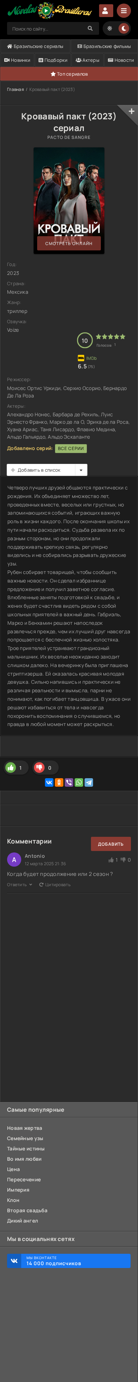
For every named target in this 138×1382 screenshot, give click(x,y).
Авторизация (106, 10)
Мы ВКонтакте (54, 1261)
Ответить (17, 885)
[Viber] (69, 782)
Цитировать (57, 885)
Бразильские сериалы (38, 46)
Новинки (20, 60)
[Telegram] (89, 782)
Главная (15, 89)
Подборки (55, 60)
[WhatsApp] (79, 782)
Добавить (111, 844)
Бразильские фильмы (106, 46)
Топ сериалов (72, 74)
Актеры (90, 60)
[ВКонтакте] (49, 782)
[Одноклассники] (59, 782)
